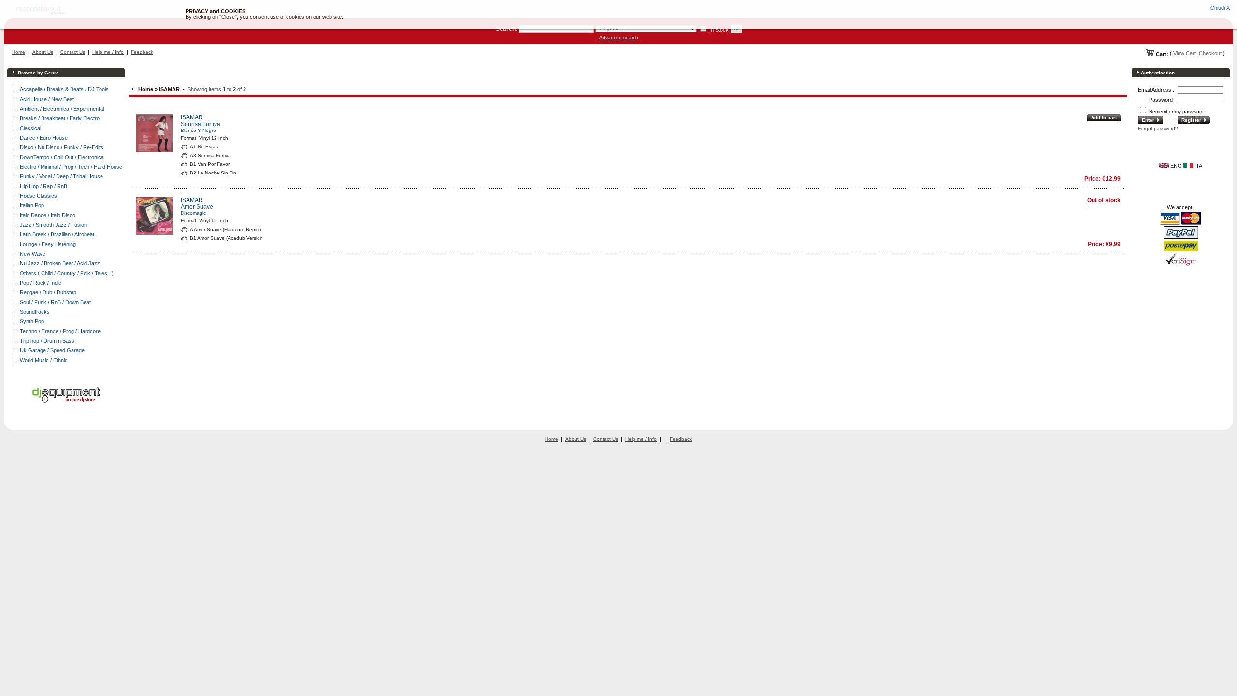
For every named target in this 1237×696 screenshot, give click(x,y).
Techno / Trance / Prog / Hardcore (60, 331)
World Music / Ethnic (44, 360)
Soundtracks (35, 312)
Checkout (1210, 53)
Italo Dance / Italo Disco (47, 215)
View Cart (1184, 53)
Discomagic (193, 213)
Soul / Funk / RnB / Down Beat (55, 302)
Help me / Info (108, 52)
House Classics (38, 196)
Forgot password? (1158, 128)
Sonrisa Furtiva (200, 124)
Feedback (142, 52)
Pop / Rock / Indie (40, 283)
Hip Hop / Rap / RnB (43, 186)
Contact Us (72, 52)
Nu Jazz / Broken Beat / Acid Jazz (60, 263)
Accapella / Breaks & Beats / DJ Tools (64, 89)
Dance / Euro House (44, 138)
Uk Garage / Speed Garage (52, 350)
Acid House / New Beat (47, 99)
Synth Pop (32, 321)
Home (18, 52)
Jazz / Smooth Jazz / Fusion (53, 225)
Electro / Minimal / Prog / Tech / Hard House (71, 167)
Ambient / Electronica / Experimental (62, 109)
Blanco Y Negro (198, 130)
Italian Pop (32, 205)
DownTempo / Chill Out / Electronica (62, 157)
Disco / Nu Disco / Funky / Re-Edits (61, 147)
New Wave (32, 254)
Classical (30, 128)
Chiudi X (1220, 8)
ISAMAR (192, 117)
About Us (42, 52)
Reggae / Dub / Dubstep (48, 292)
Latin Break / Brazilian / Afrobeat (57, 234)
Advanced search (618, 37)
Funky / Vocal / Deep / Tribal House (61, 176)
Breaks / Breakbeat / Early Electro (60, 118)
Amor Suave (197, 206)
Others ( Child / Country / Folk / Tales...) (67, 273)
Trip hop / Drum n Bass (47, 341)
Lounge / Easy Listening (48, 244)
